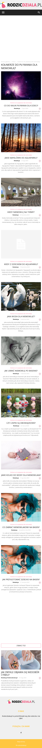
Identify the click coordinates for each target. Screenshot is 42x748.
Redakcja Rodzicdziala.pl (9, 677)
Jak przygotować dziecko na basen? (21, 579)
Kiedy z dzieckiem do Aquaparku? (21, 264)
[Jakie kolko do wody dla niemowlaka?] (21, 455)
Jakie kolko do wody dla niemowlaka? (21, 475)
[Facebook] (21, 733)
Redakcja (17, 108)
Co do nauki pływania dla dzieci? (21, 105)
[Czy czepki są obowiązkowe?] (21, 403)
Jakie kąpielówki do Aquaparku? (21, 158)
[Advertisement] (21, 37)
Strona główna (5, 62)
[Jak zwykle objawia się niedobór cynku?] (21, 660)
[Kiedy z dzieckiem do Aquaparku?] (21, 244)
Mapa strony (21, 742)
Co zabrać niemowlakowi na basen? (21, 527)
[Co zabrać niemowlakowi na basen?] (21, 507)
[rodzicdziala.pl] (21, 5)
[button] (39, 12)
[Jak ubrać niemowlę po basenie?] (21, 350)
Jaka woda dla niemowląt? (21, 316)
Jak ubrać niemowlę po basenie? (21, 370)
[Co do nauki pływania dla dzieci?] (21, 85)
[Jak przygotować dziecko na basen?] (21, 559)
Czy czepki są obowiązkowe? (21, 423)
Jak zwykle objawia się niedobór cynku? (20, 673)
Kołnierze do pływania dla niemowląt (21, 102)
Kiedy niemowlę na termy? (21, 212)
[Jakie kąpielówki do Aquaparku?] (21, 137)
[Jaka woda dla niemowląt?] (21, 296)
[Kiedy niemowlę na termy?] (21, 192)
